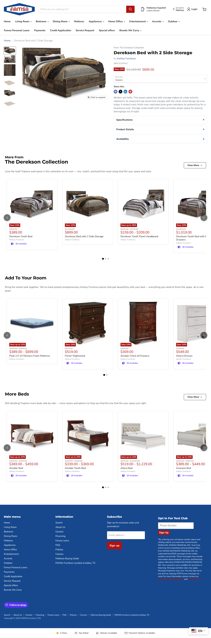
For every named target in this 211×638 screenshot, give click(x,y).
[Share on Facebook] (115, 91)
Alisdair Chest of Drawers (134, 356)
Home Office (115, 21)
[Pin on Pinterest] (130, 91)
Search (59, 522)
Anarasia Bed (183, 468)
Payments (39, 30)
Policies (59, 549)
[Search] (130, 9)
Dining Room (60, 21)
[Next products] (203, 217)
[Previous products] (7, 217)
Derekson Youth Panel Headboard (139, 236)
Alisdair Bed (16, 468)
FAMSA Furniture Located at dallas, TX (75, 562)
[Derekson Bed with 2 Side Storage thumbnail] (10, 50)
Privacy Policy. (194, 579)
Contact (59, 531)
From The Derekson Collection (129, 47)
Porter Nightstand (75, 356)
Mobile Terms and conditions (171, 579)
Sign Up (164, 532)
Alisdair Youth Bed (75, 468)
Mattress (79, 21)
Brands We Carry (129, 30)
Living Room (22, 21)
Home (7, 21)
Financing (60, 536)
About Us (60, 527)
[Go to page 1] (103, 259)
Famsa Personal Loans (17, 30)
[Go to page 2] (105, 258)
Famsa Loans (62, 540)
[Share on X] (120, 91)
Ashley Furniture (126, 58)
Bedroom (41, 21)
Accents (157, 21)
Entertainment (137, 21)
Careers (59, 554)
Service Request (85, 30)
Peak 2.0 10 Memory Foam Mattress (29, 356)
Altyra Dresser (184, 356)
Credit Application (60, 30)
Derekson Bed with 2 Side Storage (84, 236)
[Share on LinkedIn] (125, 91)
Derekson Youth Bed (20, 236)
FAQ (57, 545)
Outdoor (173, 21)
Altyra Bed (126, 468)
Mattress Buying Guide (67, 558)
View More (193, 165)
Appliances (95, 21)
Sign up (114, 545)
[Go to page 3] (108, 258)
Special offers (107, 30)
